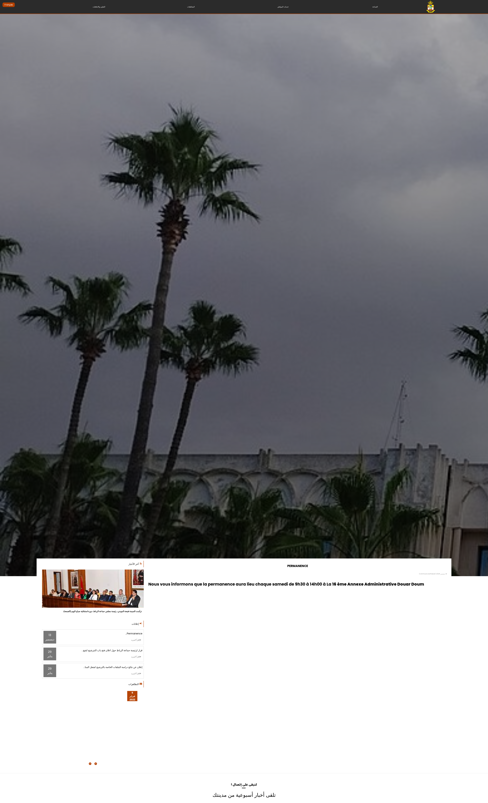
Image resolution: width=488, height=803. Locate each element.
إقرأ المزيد (135, 640)
